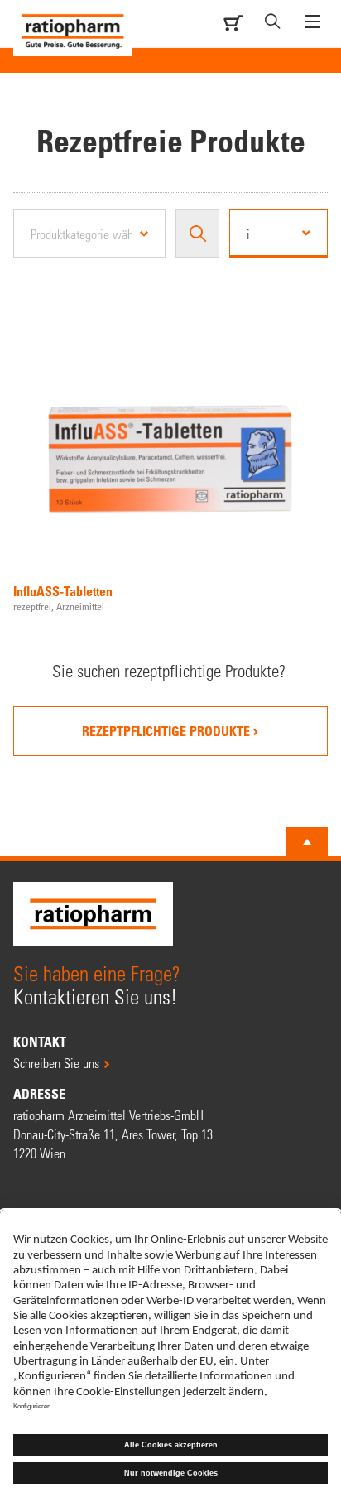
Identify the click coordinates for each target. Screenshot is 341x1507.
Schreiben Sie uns (56, 1063)
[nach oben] (307, 842)
